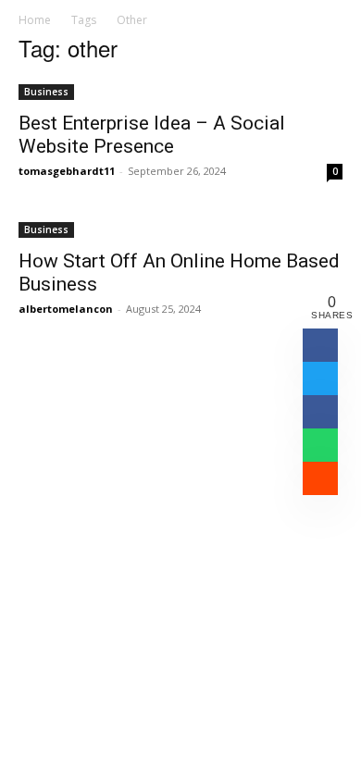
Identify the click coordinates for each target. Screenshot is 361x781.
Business (46, 91)
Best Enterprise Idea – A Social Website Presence (152, 134)
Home (35, 20)
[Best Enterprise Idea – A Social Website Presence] (180, 90)
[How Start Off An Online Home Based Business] (180, 228)
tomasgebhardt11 (67, 171)
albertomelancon (66, 309)
